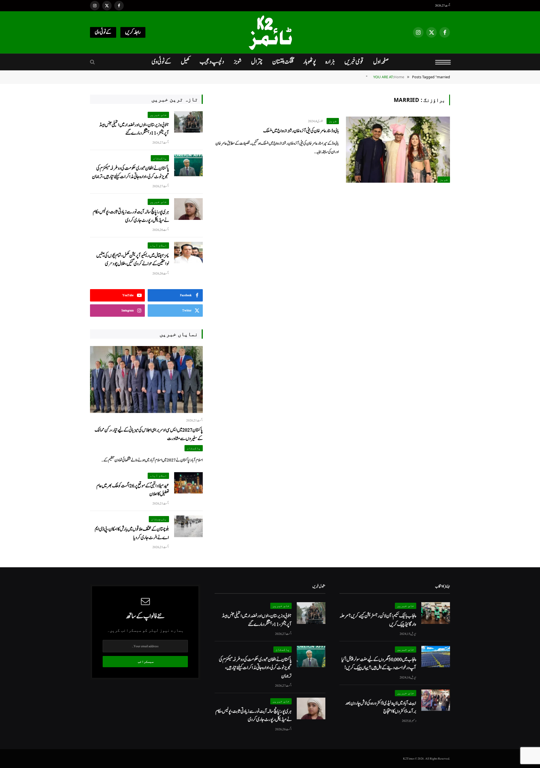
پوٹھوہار (309, 62)
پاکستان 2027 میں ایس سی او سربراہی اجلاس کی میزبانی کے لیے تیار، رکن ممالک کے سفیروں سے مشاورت (149, 434)
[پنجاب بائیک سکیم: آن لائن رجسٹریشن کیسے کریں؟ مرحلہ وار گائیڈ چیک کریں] (435, 613)
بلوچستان (159, 519)
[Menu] (443, 62)
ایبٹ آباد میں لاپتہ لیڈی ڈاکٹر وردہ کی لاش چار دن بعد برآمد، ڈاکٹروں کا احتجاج (380, 707)
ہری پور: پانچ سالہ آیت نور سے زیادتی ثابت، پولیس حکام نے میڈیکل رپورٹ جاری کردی (131, 216)
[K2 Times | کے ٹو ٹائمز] (269, 32)
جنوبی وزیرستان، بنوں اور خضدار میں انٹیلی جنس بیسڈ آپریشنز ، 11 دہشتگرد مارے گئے (134, 129)
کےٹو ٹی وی (103, 32)
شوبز (238, 62)
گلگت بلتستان (283, 62)
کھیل (185, 62)
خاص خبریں (158, 115)
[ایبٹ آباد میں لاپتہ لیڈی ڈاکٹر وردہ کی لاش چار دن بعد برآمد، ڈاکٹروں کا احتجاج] (435, 700)
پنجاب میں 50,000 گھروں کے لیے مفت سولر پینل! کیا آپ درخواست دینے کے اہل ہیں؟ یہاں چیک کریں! (378, 663)
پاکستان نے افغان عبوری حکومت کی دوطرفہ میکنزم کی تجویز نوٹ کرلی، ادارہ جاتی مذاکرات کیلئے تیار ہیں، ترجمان (130, 172)
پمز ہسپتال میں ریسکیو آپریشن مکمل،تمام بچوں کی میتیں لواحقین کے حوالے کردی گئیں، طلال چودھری (132, 259)
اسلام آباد (158, 245)
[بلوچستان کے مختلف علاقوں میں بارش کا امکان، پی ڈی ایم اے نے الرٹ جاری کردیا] (188, 526)
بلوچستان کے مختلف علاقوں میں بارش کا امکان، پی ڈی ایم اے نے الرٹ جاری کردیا (132, 533)
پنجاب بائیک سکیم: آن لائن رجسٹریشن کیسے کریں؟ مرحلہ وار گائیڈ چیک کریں (377, 620)
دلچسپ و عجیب (212, 62)
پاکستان (160, 158)
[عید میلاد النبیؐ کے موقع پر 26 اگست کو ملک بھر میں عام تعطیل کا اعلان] (188, 483)
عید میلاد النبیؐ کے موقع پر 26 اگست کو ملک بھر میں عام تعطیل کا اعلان (132, 490)
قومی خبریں (354, 62)
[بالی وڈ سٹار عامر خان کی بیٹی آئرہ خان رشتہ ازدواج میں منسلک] (398, 150)
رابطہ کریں (133, 32)
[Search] (93, 62)
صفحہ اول (381, 62)
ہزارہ (330, 62)
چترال (257, 62)
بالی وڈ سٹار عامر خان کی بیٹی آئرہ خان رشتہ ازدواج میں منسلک (301, 131)
